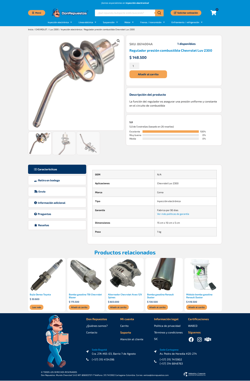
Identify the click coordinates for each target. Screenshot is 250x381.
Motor (127, 22)
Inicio (30, 29)
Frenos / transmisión (151, 22)
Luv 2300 (54, 29)
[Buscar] (159, 13)
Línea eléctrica (86, 22)
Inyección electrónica (71, 29)
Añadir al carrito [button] (79, 307)
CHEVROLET (41, 29)
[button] (118, 41)
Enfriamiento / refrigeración (185, 22)
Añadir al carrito (148, 74)
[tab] (57, 169)
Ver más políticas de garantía (173, 213)
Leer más (36, 307)
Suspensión (109, 22)
